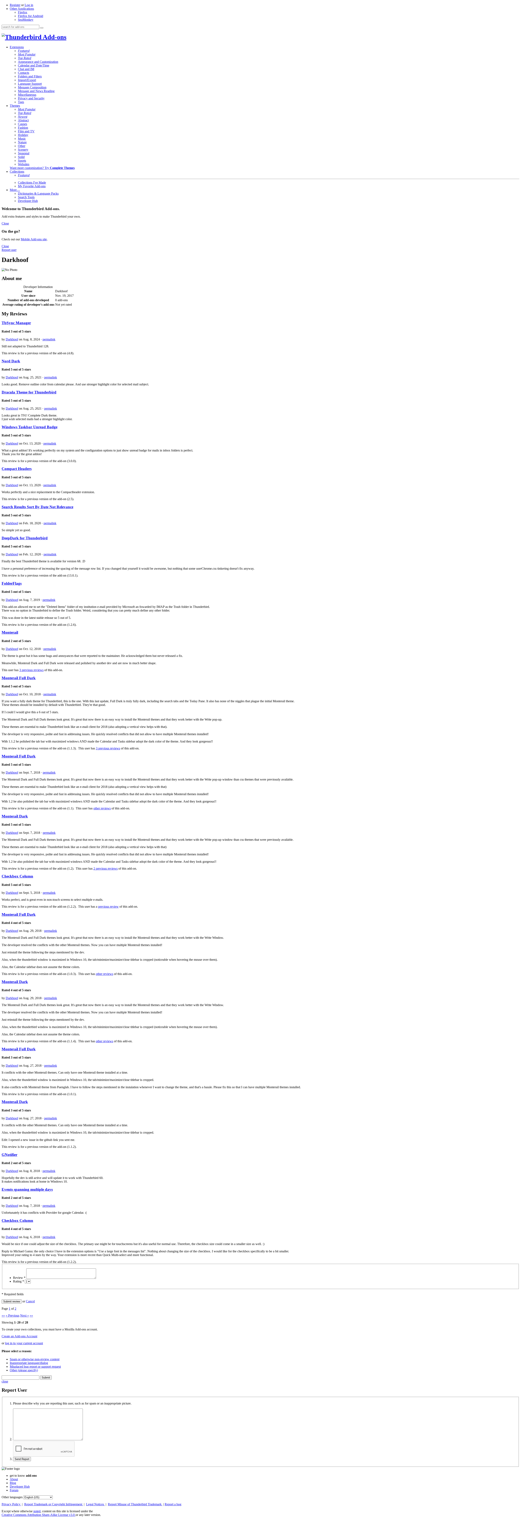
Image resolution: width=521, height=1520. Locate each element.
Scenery (23, 149)
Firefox (22, 12)
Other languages (12, 1497)
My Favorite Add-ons (32, 186)
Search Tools (26, 197)
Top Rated (24, 58)
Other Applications (22, 8)
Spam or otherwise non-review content (34, 1359)
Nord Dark (11, 361)
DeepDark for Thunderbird (25, 538)
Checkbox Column (17, 876)
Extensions (17, 47)
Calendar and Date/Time (33, 65)
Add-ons (54, 37)
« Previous (12, 1315)
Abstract (23, 120)
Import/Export (27, 80)
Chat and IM (26, 69)
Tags (21, 102)
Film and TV (26, 131)
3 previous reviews (31, 670)
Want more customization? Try (42, 168)
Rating (18, 1281)
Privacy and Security (31, 98)
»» (31, 1315)
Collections (17, 171)
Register (15, 5)
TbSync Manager (16, 323)
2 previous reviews (105, 868)
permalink (49, 339)
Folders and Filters (30, 76)
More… (15, 190)
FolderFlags (12, 583)
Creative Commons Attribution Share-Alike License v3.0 (39, 1515)
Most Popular (27, 54)
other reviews (102, 808)
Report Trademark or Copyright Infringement (53, 1504)
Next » (24, 1315)
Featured (24, 50)
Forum (14, 1490)
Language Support (30, 83)
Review (19, 1277)
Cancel (30, 1301)
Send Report (22, 1459)
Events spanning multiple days (27, 1189)
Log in (29, 5)
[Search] (41, 27)
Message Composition (32, 87)
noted (36, 1511)
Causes (22, 124)
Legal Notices (95, 1504)
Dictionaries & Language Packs (38, 193)
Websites (23, 164)
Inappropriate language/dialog (29, 1363)
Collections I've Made (32, 182)
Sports (22, 160)
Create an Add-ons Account (19, 1336)
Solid (21, 157)
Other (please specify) (24, 1370)
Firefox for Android (30, 16)
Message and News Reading (36, 91)
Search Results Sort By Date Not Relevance (37, 507)
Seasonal (23, 153)
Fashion (23, 127)
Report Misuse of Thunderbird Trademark (135, 1504)
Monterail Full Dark (19, 678)
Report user (9, 250)
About (14, 1479)
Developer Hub (28, 201)
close (5, 1381)
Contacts (23, 72)
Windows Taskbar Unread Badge (29, 427)
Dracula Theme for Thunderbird (29, 392)
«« (3, 1315)
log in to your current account (24, 1343)
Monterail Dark (15, 816)
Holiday (23, 135)
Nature (22, 142)
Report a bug (173, 1504)
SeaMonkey (25, 19)
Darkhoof (12, 339)
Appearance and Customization (38, 61)
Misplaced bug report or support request (35, 1366)
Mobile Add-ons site (34, 239)
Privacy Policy (11, 1504)
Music (22, 138)
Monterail (10, 632)
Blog (13, 1483)
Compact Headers (17, 469)
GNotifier (9, 1155)
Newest (22, 116)
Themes (15, 105)
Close (5, 223)
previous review (108, 906)
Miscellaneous (27, 94)
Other (21, 146)
